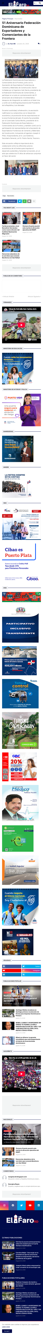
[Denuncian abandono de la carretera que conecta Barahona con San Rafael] (8, 1162)
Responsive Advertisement (21, 53)
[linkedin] (11, 974)
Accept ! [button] (7, 1331)
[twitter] (21, 1205)
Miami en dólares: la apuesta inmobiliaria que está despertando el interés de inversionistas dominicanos (28, 1040)
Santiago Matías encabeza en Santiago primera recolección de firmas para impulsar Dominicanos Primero (28, 1013)
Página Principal (7, 19)
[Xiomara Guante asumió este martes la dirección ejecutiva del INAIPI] (8, 1151)
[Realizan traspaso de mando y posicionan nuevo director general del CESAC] (8, 1285)
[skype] (31, 974)
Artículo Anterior (8, 296)
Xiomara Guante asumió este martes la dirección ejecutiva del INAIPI (31, 228)
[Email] (29, 201)
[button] (3, 3)
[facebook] (11, 966)
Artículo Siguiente (34, 296)
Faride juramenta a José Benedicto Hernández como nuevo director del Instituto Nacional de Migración (11, 230)
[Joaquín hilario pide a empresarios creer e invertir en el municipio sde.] (8, 1269)
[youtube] (11, 970)
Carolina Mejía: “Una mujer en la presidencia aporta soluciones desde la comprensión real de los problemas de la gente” (27, 1255)
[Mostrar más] (34, 201)
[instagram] (4, 1205)
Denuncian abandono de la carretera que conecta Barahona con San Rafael (11, 256)
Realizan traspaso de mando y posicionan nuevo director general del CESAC (28, 1284)
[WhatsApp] (24, 201)
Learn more (6, 1327)
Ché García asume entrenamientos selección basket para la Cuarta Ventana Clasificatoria (28, 1243)
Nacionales (18, 19)
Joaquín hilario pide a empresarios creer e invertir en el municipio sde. (28, 1266)
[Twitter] (20, 201)
